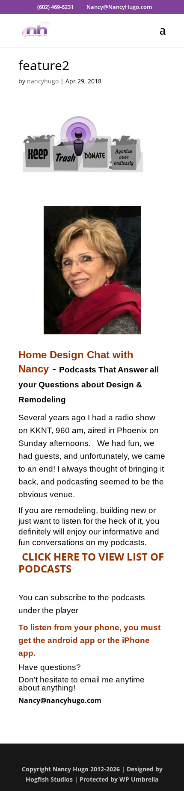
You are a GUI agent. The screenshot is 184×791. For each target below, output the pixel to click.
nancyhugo (43, 81)
